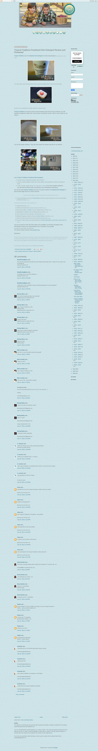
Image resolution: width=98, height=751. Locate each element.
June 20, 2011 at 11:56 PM (23, 544)
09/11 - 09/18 (77, 223)
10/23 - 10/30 (77, 203)
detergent (20, 251)
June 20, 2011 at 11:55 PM (23, 532)
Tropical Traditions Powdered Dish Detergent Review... (78, 300)
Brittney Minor (21, 294)
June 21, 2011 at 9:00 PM (23, 569)
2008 (74, 373)
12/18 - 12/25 (77, 184)
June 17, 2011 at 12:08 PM (23, 410)
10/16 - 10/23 (77, 207)
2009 (74, 371)
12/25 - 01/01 (77, 182)
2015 (74, 171)
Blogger (56, 747)
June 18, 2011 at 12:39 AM (23, 468)
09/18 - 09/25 (77, 220)
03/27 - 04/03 (77, 333)
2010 (74, 369)
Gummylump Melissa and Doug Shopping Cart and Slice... (78, 292)
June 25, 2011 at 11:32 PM (23, 691)
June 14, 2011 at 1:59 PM (23, 323)
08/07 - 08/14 (77, 237)
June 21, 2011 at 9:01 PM (23, 579)
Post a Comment (20, 694)
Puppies (76, 274)
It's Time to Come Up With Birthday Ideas (78, 271)
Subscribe (77, 61)
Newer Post (17, 717)
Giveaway (30, 251)
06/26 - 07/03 (77, 255)
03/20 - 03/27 (77, 335)
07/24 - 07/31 (77, 243)
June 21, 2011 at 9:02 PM (23, 599)
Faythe (19, 604)
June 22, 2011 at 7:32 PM (23, 621)
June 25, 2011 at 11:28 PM (23, 653)
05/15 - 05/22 (77, 313)
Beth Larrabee (21, 350)
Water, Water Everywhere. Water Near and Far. (78, 265)
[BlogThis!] (38, 249)
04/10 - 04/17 (77, 328)
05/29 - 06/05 (77, 307)
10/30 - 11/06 (77, 201)
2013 (74, 176)
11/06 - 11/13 (77, 199)
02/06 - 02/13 (77, 352)
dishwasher (25, 251)
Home (41, 717)
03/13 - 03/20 (77, 338)
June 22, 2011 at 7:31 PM (23, 610)
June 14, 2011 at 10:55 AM (23, 289)
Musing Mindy (21, 403)
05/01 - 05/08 (77, 319)
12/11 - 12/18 (77, 188)
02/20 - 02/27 (77, 346)
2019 (74, 162)
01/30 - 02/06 (77, 354)
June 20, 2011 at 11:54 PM (23, 507)
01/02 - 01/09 (77, 365)
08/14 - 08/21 (77, 233)
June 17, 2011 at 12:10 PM (23, 438)
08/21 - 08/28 (77, 230)
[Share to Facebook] (40, 249)
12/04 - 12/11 (77, 190)
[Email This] (37, 249)
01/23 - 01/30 (77, 357)
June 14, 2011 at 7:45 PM (23, 354)
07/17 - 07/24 (77, 246)
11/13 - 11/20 (77, 197)
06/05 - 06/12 (77, 305)
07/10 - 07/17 (77, 250)
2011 (74, 180)
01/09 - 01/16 (77, 362)
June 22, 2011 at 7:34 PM (23, 641)
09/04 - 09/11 (77, 225)
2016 (74, 169)
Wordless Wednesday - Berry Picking (78, 287)
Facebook (30, 209)
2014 (74, 173)
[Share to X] (39, 249)
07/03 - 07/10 (77, 253)
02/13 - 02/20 (77, 349)
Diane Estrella (21, 562)
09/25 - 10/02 (77, 216)
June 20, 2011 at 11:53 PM (23, 494)
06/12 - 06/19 (77, 261)
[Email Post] (34, 249)
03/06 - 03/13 (77, 341)
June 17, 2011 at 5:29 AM (23, 398)
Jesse (18, 487)
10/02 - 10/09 (77, 214)
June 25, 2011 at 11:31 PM (23, 678)
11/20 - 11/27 (77, 194)
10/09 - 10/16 (77, 210)
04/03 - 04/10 (77, 330)
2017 (74, 167)
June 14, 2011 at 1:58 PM (23, 312)
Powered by (74, 66)
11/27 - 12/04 (77, 192)
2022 (74, 156)
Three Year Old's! (78, 296)
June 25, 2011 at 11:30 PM (23, 666)
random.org (36, 230)
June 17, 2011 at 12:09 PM (23, 426)
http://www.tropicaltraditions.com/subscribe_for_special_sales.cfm (53, 220)
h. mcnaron (20, 443)
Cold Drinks (77, 277)
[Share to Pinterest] (42, 249)
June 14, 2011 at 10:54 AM (23, 267)
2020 (74, 160)
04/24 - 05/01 (77, 321)
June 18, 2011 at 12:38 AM (23, 449)
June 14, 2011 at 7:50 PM (23, 382)
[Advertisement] (41, 706)
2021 (74, 158)
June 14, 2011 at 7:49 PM (23, 373)
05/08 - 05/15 (77, 315)
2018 (74, 165)
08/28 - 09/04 (77, 228)
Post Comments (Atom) (27, 720)
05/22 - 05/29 (77, 310)
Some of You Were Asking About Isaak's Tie (78, 281)
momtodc (19, 646)
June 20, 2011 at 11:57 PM (23, 557)
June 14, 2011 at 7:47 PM (23, 363)
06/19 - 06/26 (77, 259)
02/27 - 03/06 (77, 344)
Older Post (65, 717)
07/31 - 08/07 (77, 239)
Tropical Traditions (19, 55)
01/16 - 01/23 (77, 359)
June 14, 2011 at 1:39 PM (23, 299)
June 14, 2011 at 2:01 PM (23, 345)
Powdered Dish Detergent (36, 55)
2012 (74, 178)
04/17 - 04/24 (77, 325)
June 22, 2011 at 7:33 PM (23, 630)
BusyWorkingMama (22, 259)
